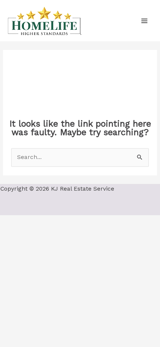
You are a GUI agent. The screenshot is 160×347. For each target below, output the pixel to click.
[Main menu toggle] (145, 21)
